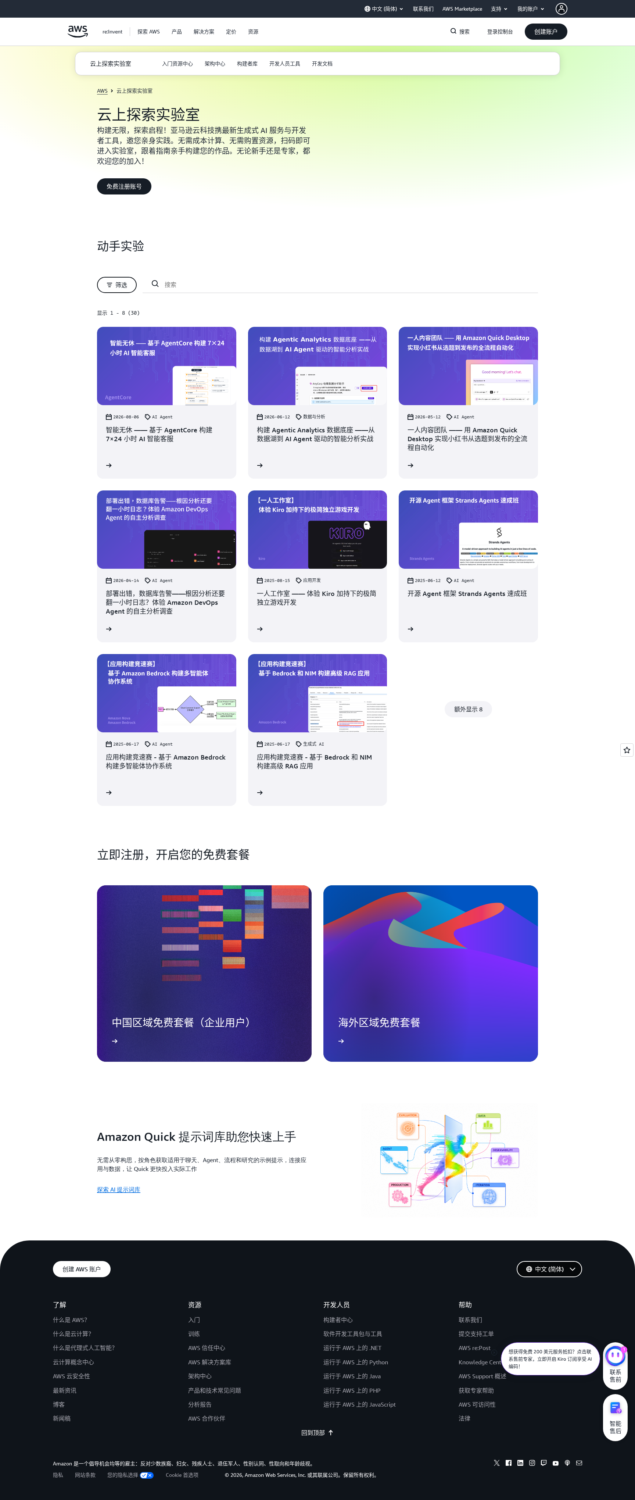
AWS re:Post (475, 1347)
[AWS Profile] (561, 9)
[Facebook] (509, 1464)
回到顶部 (313, 1432)
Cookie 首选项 (182, 1475)
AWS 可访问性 (477, 1404)
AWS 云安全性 (71, 1376)
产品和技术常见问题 (214, 1390)
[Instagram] (532, 1464)
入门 (194, 1320)
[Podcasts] (567, 1464)
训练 (194, 1334)
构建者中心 (338, 1320)
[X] (497, 1464)
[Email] (579, 1464)
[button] (149, 31)
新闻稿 (62, 1418)
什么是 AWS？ (71, 1320)
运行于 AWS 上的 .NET (352, 1347)
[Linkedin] (520, 1464)
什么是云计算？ (73, 1334)
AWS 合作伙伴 (206, 1418)
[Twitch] (544, 1464)
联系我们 (470, 1320)
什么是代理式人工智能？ (85, 1347)
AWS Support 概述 (482, 1376)
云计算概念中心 (73, 1362)
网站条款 (85, 1475)
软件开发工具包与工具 (352, 1334)
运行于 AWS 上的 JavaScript (359, 1404)
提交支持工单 (476, 1334)
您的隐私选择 (122, 1475)
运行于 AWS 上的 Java (352, 1376)
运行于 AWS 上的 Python (355, 1362)
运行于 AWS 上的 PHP (352, 1390)
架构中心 (200, 1376)
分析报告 (200, 1404)
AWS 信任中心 (206, 1347)
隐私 (58, 1475)
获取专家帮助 (476, 1390)
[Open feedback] (627, 750)
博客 (59, 1404)
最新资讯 (64, 1390)
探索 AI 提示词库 (118, 1189)
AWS (102, 91)
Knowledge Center (482, 1362)
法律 (464, 1418)
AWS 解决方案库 (209, 1362)
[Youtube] (556, 1464)
